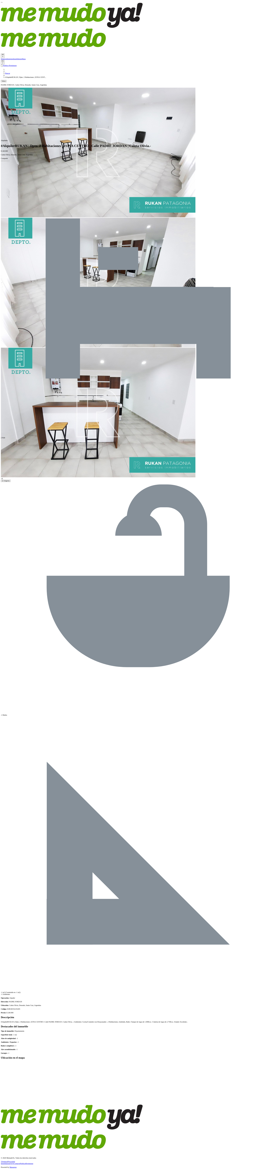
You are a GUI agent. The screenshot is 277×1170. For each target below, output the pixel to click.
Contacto (17, 1163)
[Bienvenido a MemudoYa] (2, 2)
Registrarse (13, 65)
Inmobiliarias (17, 59)
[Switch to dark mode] (2, 66)
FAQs (12, 1163)
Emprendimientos (7, 59)
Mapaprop (13, 1167)
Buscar (7, 73)
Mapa (24, 59)
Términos (4, 1162)
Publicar (6, 65)
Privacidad (11, 1162)
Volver (4, 81)
